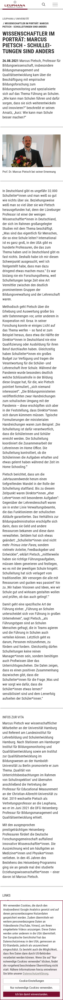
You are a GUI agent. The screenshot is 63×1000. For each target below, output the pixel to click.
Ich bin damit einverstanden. (31, 994)
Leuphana (8, 18)
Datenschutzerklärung (35, 973)
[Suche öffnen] (43, 4)
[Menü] (55, 5)
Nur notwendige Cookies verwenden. (31, 987)
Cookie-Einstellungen (31, 981)
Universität (22, 18)
